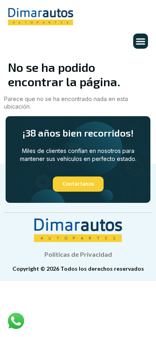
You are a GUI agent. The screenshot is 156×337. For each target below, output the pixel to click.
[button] (140, 41)
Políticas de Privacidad (78, 254)
